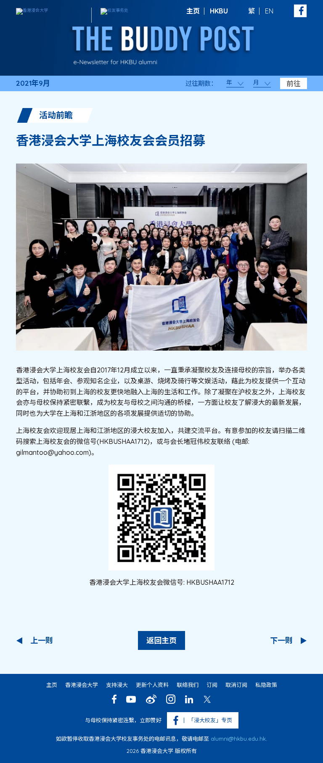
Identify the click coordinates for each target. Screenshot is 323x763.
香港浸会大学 (81, 684)
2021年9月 (33, 83)
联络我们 (188, 684)
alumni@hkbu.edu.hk (238, 738)
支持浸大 (117, 684)
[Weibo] (151, 699)
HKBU (219, 11)
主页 (193, 11)
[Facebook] (114, 699)
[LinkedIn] (189, 699)
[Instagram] (170, 699)
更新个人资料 (152, 684)
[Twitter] (207, 699)
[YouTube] (131, 699)
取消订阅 (236, 684)
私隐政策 (266, 684)
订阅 (212, 684)
